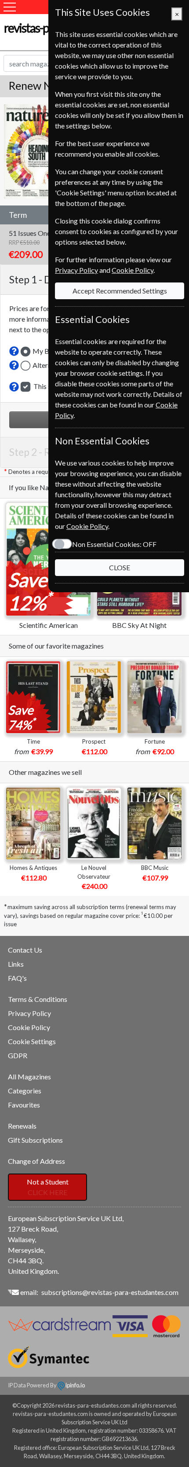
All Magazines (29, 1076)
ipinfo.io (75, 1385)
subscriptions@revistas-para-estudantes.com (109, 1292)
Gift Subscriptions (35, 1140)
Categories (24, 1090)
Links (16, 964)
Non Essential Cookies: (114, 544)
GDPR (17, 1055)
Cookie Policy (29, 1027)
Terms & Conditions (37, 999)
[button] (14, 351)
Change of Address (36, 1161)
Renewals (22, 1126)
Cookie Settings (32, 1041)
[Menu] (9, 7)
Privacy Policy (29, 1013)
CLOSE (119, 567)
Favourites (24, 1104)
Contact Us (25, 950)
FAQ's (17, 978)
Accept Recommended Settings (120, 290)
